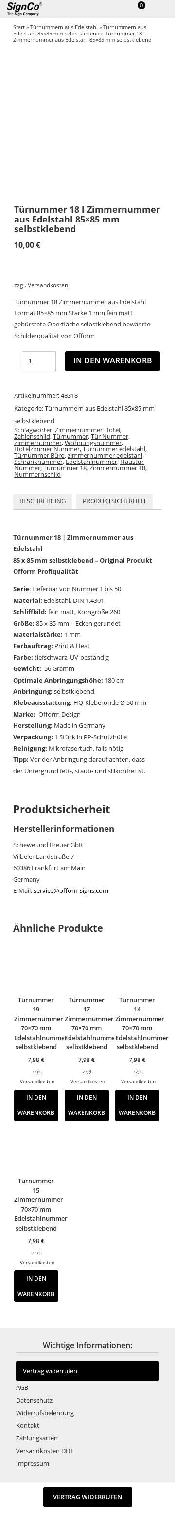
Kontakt (27, 1425)
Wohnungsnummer (93, 442)
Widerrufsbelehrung (45, 1412)
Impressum (32, 1463)
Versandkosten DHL (45, 1450)
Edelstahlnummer (91, 461)
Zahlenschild (32, 436)
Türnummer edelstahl (114, 449)
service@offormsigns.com (71, 890)
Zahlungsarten (37, 1438)
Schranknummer (38, 461)
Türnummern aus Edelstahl (64, 27)
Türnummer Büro (39, 455)
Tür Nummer (109, 436)
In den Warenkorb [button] (36, 1105)
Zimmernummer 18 (117, 467)
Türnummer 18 (65, 467)
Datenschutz (34, 1400)
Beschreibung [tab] (42, 500)
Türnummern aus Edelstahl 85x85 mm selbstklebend (79, 30)
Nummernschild (37, 474)
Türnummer (70, 436)
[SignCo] (30, 9)
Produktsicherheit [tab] (114, 500)
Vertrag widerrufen (50, 1371)
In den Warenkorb (112, 360)
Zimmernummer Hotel (87, 430)
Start (19, 27)
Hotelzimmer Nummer (47, 449)
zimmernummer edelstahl (105, 455)
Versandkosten (48, 285)
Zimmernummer (38, 442)
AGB (22, 1387)
